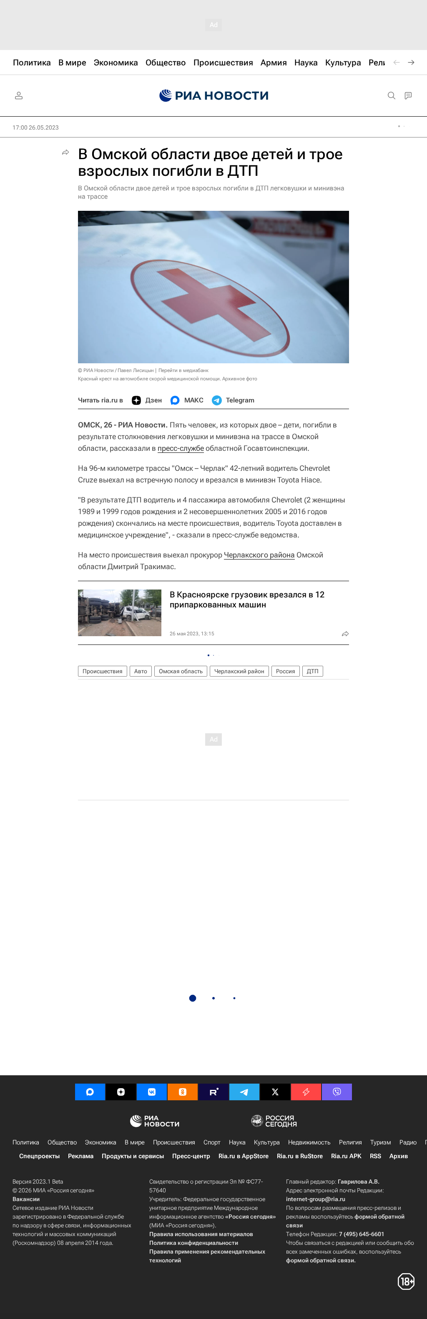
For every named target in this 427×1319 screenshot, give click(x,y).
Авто (140, 671)
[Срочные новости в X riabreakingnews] (306, 1092)
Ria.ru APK (346, 1156)
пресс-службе (181, 448)
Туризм (380, 1142)
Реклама (80, 1156)
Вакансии (26, 1199)
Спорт (212, 1142)
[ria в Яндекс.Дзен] (121, 1092)
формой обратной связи (320, 1260)
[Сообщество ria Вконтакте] (152, 1092)
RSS (375, 1156)
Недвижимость (309, 1142)
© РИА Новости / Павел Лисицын (116, 370)
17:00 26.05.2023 (36, 127)
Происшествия (103, 671)
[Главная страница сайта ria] (213, 96)
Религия (350, 1142)
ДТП (313, 671)
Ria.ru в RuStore (300, 1156)
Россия (285, 671)
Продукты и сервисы (133, 1156)
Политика (26, 1142)
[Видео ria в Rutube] (213, 1092)
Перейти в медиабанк (183, 370)
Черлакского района (259, 554)
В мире (135, 1142)
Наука (237, 1142)
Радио (408, 1142)
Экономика (100, 1142)
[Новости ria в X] (275, 1092)
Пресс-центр (191, 1156)
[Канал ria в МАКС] (90, 1092)
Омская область (181, 671)
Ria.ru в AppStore (244, 1156)
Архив (398, 1156)
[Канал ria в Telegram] (244, 1092)
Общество (62, 1142)
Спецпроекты (39, 1156)
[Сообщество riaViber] (337, 1092)
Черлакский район (239, 671)
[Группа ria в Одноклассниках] (183, 1092)
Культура (267, 1142)
